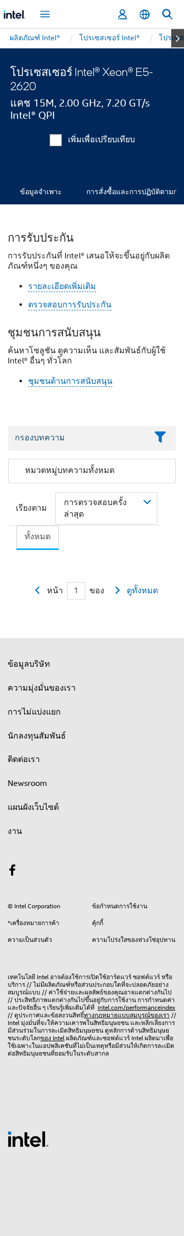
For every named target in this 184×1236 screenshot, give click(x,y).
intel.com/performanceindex (136, 1007)
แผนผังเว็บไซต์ (33, 807)
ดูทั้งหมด (142, 591)
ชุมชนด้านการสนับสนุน (70, 381)
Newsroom (27, 783)
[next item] (177, 38)
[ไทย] (144, 15)
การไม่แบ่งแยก (34, 712)
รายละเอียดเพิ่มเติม (62, 286)
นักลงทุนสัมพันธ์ (37, 736)
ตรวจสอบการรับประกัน (69, 305)
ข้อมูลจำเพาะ (41, 191)
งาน (15, 831)
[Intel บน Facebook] (12, 872)
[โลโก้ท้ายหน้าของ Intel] (28, 1139)
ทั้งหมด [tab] (38, 537)
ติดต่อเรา (24, 759)
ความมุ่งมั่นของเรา (42, 688)
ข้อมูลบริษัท (29, 664)
